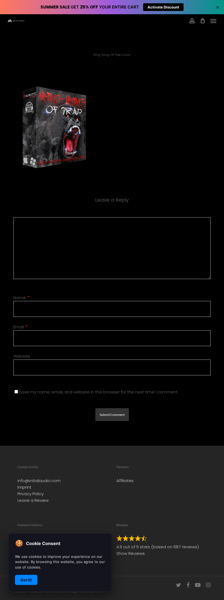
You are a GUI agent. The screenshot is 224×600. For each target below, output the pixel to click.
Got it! (26, 580)
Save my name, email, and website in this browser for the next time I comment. (98, 392)
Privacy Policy (30, 494)
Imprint (24, 487)
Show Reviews (130, 553)
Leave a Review (33, 500)
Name (21, 297)
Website (21, 356)
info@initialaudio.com (39, 480)
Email (20, 327)
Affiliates (125, 480)
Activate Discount (163, 7)
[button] (213, 21)
